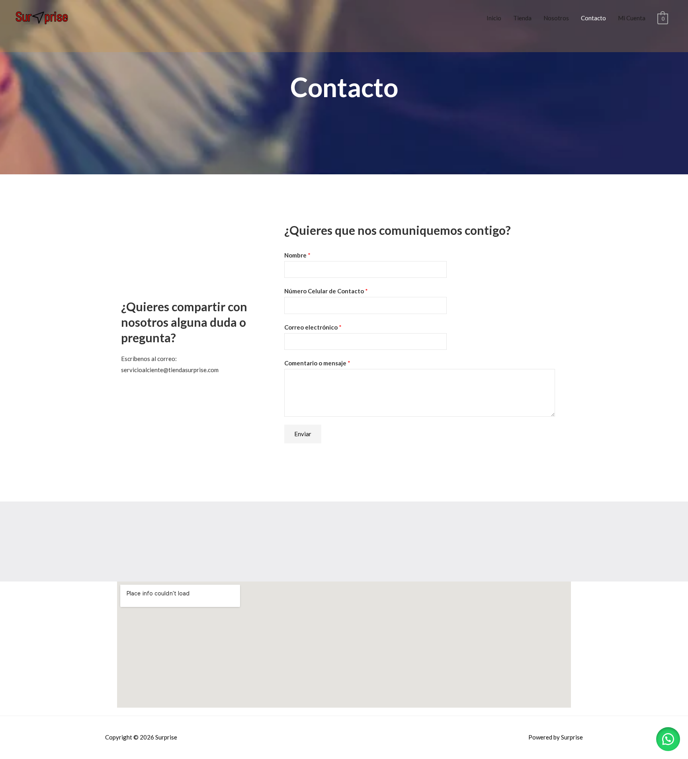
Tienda (522, 17)
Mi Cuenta (631, 17)
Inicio (494, 17)
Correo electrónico (313, 327)
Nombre (297, 255)
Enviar (302, 433)
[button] (668, 739)
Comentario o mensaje (317, 363)
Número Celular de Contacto (326, 291)
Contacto (593, 17)
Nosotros (556, 17)
